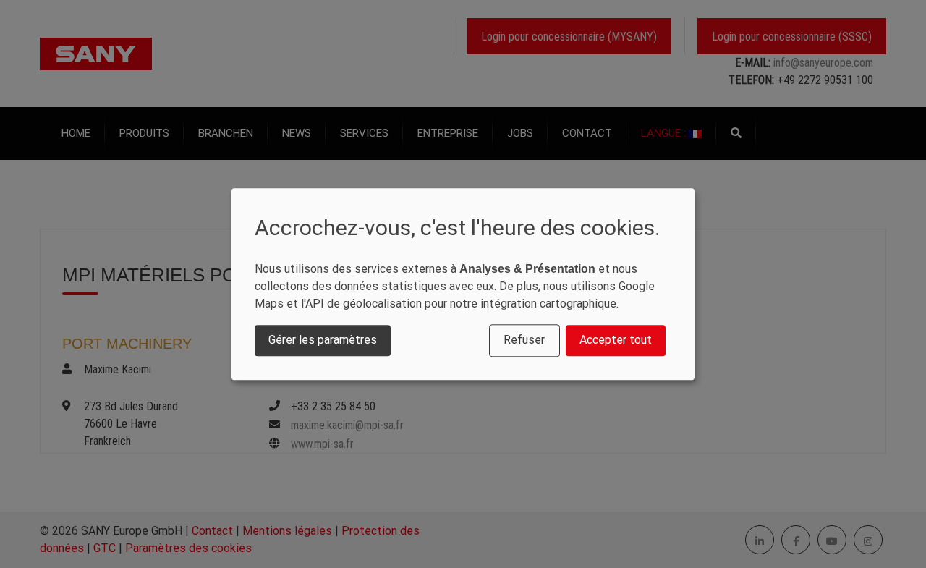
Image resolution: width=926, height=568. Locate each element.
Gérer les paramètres (322, 340)
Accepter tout (615, 340)
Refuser (524, 340)
